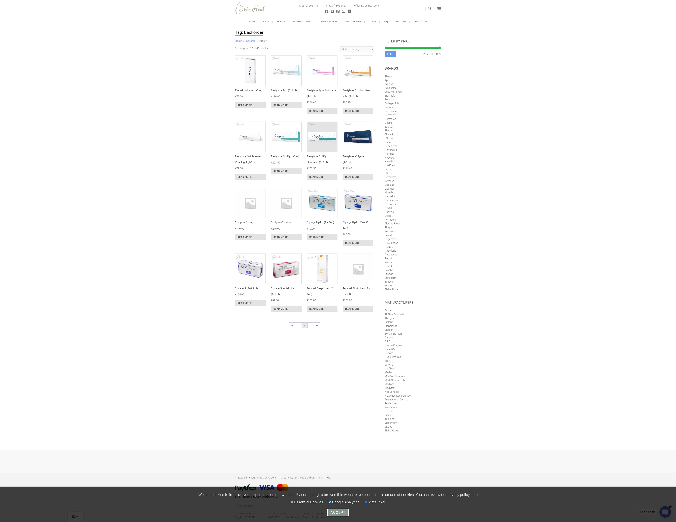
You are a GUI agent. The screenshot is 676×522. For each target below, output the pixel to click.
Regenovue (391, 239)
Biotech (389, 329)
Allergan (389, 318)
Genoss (389, 353)
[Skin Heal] (251, 8)
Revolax (389, 262)
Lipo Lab (389, 184)
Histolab (389, 153)
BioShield (390, 95)
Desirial (389, 122)
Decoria (389, 107)
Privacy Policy (285, 477)
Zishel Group (392, 430)
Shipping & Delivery (305, 477)
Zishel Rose (391, 289)
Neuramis (390, 204)
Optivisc (389, 212)
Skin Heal (249, 477)
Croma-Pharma (393, 345)
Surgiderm (390, 277)
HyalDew (390, 165)
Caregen (389, 337)
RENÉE (389, 246)
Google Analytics (345, 502)
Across (389, 310)
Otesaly (389, 215)
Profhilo (389, 235)
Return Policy (324, 477)
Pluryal (388, 227)
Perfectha (390, 219)
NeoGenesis (392, 391)
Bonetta (389, 99)
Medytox (390, 388)
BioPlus (389, 322)
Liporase (390, 188)
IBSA (387, 360)
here (474, 495)
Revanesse (391, 254)
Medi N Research (395, 380)
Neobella (390, 196)
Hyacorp (389, 157)
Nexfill (388, 208)
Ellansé (389, 134)
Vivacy (388, 426)
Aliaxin (388, 76)
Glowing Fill (391, 150)
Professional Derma (396, 399)
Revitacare (391, 407)
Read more (244, 105)
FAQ (386, 21)
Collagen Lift (392, 103)
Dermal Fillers (328, 21)
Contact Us (420, 21)
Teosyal (389, 281)
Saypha (389, 270)
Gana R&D (390, 349)
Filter (390, 54)
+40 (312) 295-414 (307, 5)
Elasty (388, 130)
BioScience (391, 326)
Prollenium (391, 403)
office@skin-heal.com (366, 5)
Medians (390, 384)
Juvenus (389, 181)
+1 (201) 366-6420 (336, 5)
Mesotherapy (353, 21)
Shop (266, 21)
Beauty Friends (393, 91)
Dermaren (390, 119)
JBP (387, 173)
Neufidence (391, 200)
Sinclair (389, 415)
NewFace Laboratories (398, 395)
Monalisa (390, 192)
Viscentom (391, 422)
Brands (281, 21)
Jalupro (389, 169)
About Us (401, 21)
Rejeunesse (391, 243)
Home (252, 21)
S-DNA (388, 266)
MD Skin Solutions (395, 376)
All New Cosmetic (395, 314)
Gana (388, 142)
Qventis (389, 411)
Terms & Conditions (265, 477)
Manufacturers (302, 21)
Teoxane (389, 419)
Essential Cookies (308, 502)
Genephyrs (391, 146)
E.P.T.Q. (389, 126)
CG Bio (388, 341)
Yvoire (388, 285)
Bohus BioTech (393, 333)
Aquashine (391, 87)
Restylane (390, 250)
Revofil (388, 258)
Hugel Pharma (393, 357)
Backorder (250, 40)
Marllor (389, 372)
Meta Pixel (376, 502)
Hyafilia (389, 161)
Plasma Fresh (392, 223)
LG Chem (390, 368)
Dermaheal (391, 111)
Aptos (388, 80)
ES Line (389, 138)
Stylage (389, 274)
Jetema (389, 364)
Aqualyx (389, 84)
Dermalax (390, 115)
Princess (390, 231)
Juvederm (390, 177)
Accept (338, 512)
